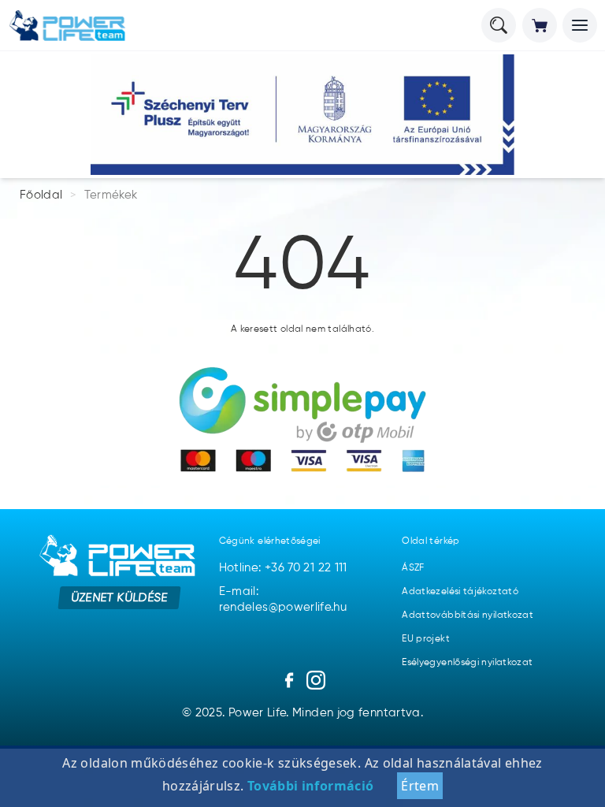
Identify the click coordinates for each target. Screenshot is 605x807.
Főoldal (41, 195)
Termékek (111, 195)
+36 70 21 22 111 (306, 568)
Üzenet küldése (119, 598)
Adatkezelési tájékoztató (460, 592)
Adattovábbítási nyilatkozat (467, 615)
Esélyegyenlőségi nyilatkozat (467, 663)
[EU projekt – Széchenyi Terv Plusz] (302, 114)
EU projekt (426, 639)
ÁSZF (413, 568)
